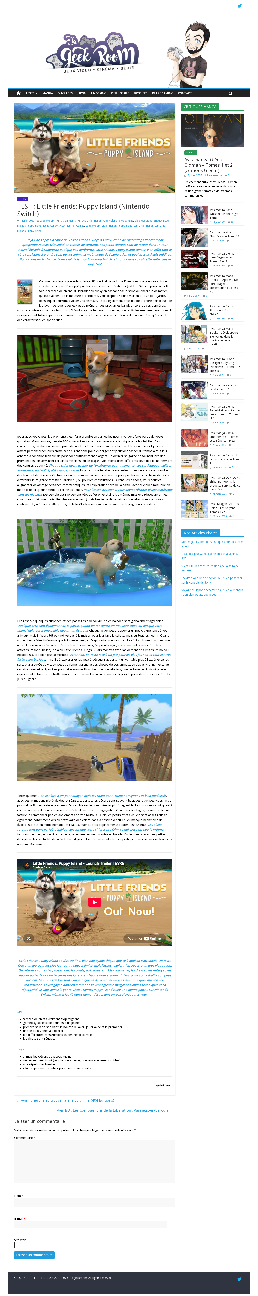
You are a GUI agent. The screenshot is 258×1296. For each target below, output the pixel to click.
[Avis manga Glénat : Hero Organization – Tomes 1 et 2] (194, 252)
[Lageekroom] (129, 21)
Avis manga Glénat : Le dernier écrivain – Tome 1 (225, 459)
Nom (18, 1196)
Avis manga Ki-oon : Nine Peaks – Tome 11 (224, 234)
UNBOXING (98, 93)
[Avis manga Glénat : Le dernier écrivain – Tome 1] (194, 453)
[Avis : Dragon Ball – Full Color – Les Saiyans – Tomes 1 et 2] (194, 502)
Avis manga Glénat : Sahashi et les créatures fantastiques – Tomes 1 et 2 (225, 412)
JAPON (81, 93)
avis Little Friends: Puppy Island (99, 220)
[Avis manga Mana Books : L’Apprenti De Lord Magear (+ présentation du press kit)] (194, 274)
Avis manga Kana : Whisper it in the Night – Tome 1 (225, 214)
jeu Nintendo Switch (54, 225)
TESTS (30, 93)
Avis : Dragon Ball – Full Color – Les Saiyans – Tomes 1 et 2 (225, 508)
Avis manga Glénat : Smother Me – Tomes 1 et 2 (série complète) (225, 436)
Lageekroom (47, 220)
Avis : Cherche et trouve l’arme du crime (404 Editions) (65, 1100)
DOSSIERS (140, 93)
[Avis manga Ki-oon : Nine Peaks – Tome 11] (194, 230)
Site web (20, 1240)
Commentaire (24, 1138)
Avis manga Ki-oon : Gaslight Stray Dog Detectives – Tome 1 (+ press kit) (225, 365)
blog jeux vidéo (143, 220)
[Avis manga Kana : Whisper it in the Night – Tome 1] (194, 208)
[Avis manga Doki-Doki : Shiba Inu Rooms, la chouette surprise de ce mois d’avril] (194, 476)
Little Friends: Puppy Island (117, 225)
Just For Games (75, 225)
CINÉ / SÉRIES (120, 93)
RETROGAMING (162, 93)
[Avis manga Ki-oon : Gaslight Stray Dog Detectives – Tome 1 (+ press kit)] (194, 357)
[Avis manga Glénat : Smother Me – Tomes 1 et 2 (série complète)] (194, 431)
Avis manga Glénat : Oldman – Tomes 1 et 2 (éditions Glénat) (208, 164)
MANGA (47, 93)
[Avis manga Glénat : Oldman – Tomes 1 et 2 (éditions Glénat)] (212, 116)
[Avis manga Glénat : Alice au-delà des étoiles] (194, 304)
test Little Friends (143, 225)
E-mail (19, 1218)
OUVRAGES (65, 93)
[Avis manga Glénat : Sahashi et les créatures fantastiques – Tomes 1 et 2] (194, 405)
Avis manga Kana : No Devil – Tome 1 (224, 387)
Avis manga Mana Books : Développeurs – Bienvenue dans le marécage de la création (225, 336)
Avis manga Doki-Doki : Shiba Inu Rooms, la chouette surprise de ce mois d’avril (225, 483)
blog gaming (126, 220)
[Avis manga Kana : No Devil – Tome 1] (194, 383)
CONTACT (185, 93)
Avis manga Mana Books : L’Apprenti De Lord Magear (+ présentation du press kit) (224, 283)
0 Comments (68, 220)
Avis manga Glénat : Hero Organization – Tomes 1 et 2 (223, 257)
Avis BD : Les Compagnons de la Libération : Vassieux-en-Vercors (115, 1110)
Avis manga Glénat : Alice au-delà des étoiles (222, 310)
